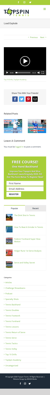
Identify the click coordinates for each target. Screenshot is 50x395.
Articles (8, 282)
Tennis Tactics (11, 343)
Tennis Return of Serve (15, 332)
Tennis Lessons (12, 326)
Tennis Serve (11, 337)
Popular (14, 208)
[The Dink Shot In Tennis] (9, 215)
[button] (25, 61)
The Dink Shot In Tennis (24, 215)
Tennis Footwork (12, 315)
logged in (19, 146)
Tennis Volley (11, 349)
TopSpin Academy (20, 79)
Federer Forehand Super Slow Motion (27, 240)
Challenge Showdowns (15, 288)
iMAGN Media (32, 379)
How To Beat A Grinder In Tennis (28, 227)
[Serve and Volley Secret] (9, 262)
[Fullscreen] (43, 72)
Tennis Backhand (12, 304)
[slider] (23, 72)
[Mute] (38, 72)
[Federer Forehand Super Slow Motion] (9, 239)
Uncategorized (11, 365)
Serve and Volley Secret (24, 262)
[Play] (7, 72)
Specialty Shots (12, 299)
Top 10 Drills (8, 79)
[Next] (44, 126)
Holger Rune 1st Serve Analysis (27, 250)
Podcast (8, 293)
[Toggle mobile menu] (44, 9)
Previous (34, 37)
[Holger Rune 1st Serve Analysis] (9, 251)
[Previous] (6, 126)
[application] (25, 61)
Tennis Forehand (12, 321)
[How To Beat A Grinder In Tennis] (9, 227)
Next (42, 37)
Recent (35, 208)
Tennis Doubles (12, 310)
